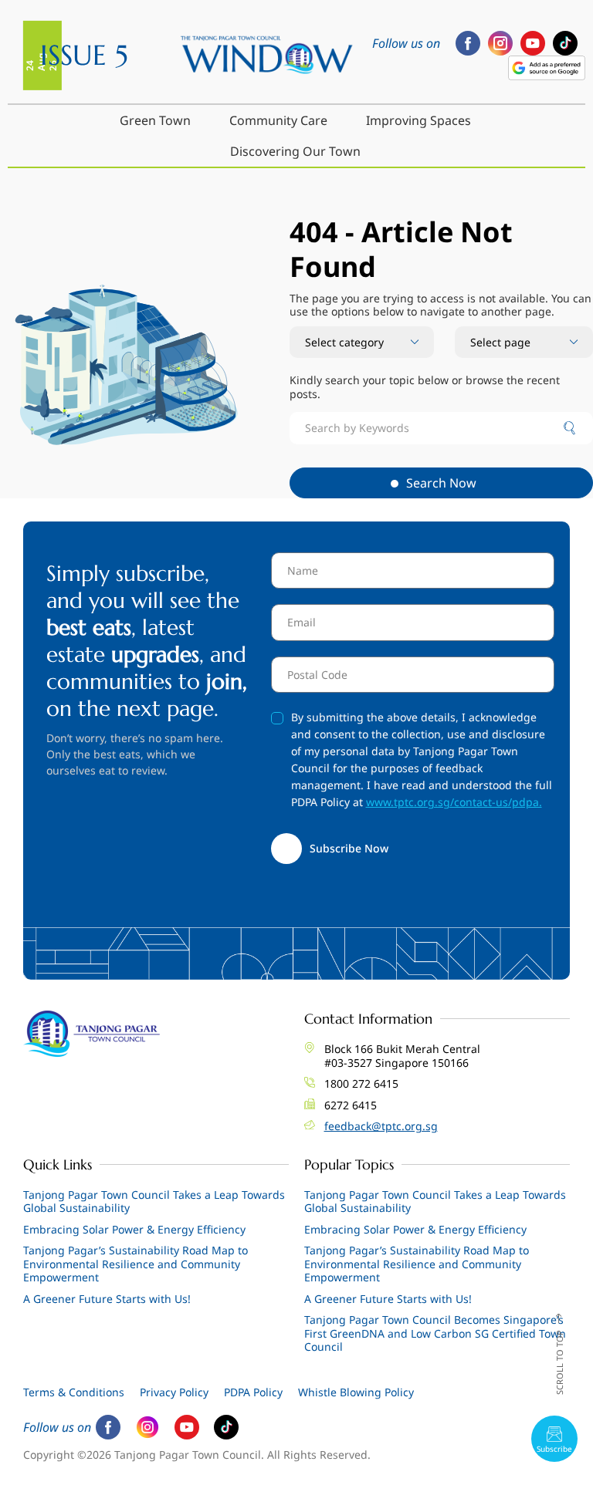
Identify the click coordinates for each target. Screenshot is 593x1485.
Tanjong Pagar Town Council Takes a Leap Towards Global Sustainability (154, 1201)
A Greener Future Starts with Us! (107, 1298)
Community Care (278, 120)
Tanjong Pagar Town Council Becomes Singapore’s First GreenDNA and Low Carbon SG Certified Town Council (435, 1333)
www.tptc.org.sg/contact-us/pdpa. (454, 802)
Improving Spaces (418, 120)
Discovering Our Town (295, 151)
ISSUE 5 (84, 55)
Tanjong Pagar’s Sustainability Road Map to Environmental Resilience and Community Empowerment (135, 1263)
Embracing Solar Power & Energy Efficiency (134, 1229)
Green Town (155, 120)
